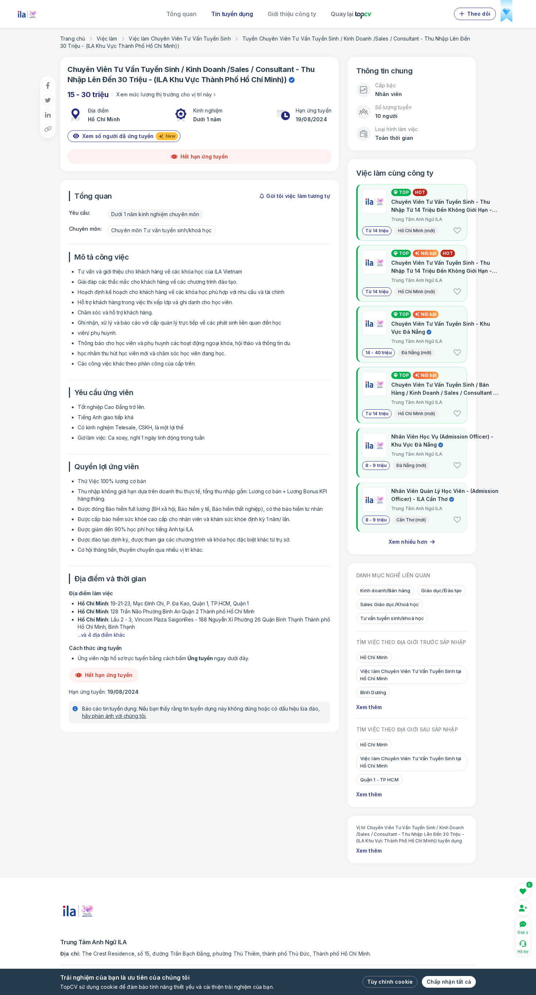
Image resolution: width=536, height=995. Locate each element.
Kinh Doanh (206, 69)
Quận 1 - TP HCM (379, 779)
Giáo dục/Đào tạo (441, 590)
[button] (457, 231)
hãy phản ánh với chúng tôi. (114, 716)
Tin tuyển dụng (232, 14)
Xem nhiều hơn (408, 542)
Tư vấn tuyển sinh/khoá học (392, 618)
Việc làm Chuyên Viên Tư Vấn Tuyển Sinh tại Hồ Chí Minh (410, 674)
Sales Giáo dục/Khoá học (389, 604)
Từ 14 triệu (377, 230)
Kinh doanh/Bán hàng (385, 590)
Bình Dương (373, 692)
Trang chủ (72, 38)
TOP (403, 192)
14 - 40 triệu (378, 352)
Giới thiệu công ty (292, 14)
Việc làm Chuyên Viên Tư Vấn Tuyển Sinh (179, 38)
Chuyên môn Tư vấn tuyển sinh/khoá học (161, 230)
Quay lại (342, 14)
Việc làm (107, 38)
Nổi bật (428, 253)
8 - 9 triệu (376, 465)
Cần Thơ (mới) (411, 520)
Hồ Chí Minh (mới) (416, 230)
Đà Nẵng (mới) (416, 352)
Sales (239, 69)
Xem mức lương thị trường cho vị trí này (164, 94)
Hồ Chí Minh (260, 79)
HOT (420, 192)
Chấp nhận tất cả (449, 982)
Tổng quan (181, 14)
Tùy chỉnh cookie (390, 982)
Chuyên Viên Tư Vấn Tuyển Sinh (123, 69)
